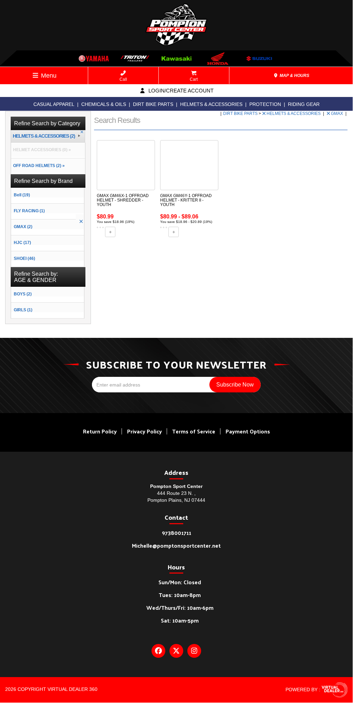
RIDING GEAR (304, 104)
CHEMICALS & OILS (103, 104)
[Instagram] (194, 651)
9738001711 (176, 533)
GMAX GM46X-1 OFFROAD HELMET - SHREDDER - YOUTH (123, 200)
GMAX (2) (23, 226)
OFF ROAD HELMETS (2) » (38, 165)
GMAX (337, 113)
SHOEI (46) (24, 258)
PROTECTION (265, 104)
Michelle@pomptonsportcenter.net (176, 545)
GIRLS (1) (23, 309)
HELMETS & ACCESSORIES (211, 104)
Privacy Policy (144, 431)
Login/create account (180, 91)
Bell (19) (22, 195)
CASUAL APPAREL (53, 104)
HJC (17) (22, 242)
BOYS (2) (23, 294)
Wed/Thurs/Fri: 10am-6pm (180, 608)
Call (123, 79)
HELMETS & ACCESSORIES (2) (44, 136)
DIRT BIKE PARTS (153, 104)
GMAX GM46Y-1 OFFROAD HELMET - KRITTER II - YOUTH (186, 200)
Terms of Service (193, 431)
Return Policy (100, 431)
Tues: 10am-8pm (180, 595)
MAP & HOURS (294, 75)
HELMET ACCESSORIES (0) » (41, 149)
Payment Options (248, 431)
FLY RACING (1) (29, 210)
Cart (194, 79)
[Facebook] (158, 651)
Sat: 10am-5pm (180, 620)
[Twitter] (176, 651)
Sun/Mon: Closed (179, 582)
